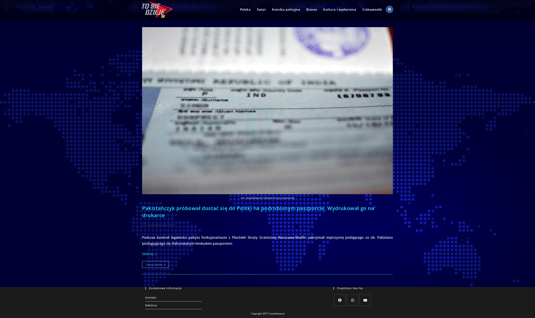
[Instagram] (352, 300)
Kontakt (150, 297)
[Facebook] (339, 300)
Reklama (151, 305)
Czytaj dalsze (157, 265)
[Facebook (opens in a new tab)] (389, 9)
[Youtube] (365, 300)
